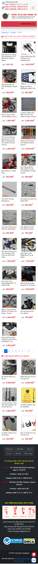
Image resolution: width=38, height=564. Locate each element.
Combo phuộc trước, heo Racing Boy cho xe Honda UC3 (9, 405)
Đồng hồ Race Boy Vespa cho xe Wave (28, 284)
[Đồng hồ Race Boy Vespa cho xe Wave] (28, 273)
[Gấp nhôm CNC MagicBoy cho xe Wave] (28, 245)
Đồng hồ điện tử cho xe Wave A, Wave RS (9, 86)
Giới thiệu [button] (20, 449)
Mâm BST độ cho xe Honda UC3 (28, 378)
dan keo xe (18, 558)
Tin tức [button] (8, 453)
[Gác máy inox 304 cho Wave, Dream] (28, 217)
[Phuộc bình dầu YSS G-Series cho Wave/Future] (28, 48)
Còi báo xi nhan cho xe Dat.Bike (28, 406)
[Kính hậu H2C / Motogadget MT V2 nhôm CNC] (9, 273)
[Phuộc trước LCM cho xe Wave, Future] (9, 105)
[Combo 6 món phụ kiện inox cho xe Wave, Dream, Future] (28, 104)
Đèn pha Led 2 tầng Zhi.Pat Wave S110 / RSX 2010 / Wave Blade (9, 57)
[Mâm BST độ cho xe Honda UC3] (28, 367)
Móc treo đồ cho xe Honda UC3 (28, 434)
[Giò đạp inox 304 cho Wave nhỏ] (28, 189)
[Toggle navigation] (33, 8)
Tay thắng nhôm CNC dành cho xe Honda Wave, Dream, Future (28, 170)
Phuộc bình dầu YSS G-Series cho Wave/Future (28, 58)
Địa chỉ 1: (6, 467)
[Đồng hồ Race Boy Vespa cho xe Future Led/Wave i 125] (9, 329)
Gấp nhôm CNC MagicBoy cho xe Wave (27, 255)
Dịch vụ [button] (30, 449)
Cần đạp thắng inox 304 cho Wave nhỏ (9, 228)
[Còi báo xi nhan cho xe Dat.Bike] (28, 395)
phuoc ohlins (19, 561)
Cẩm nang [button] (28, 453)
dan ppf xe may (29, 558)
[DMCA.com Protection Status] (29, 541)
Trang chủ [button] (9, 449)
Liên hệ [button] (17, 453)
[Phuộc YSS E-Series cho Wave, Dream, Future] (28, 132)
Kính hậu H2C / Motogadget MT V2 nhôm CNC (9, 283)
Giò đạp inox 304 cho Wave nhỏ (28, 200)
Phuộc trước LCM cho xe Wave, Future (9, 115)
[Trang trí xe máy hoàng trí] (19, 16)
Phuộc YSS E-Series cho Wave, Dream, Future (27, 143)
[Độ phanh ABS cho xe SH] (9, 367)
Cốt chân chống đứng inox (8, 200)
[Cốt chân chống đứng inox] (9, 189)
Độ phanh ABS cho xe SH (8, 378)
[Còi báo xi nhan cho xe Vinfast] (9, 423)
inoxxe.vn (25, 553)
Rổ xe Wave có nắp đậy (9, 172)
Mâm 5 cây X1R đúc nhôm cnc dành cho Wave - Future (9, 311)
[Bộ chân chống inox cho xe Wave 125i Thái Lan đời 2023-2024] (9, 244)
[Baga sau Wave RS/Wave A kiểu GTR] (28, 77)
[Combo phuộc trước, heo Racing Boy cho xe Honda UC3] (9, 394)
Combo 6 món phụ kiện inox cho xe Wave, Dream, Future (28, 115)
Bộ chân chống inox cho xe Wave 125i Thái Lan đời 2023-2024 (9, 254)
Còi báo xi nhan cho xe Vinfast (9, 434)
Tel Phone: (13, 474)
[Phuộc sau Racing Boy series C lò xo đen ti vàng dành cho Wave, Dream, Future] (9, 130)
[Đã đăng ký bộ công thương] (13, 541)
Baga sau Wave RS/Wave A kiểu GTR (28, 87)
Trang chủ (5, 32)
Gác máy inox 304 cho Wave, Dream (27, 228)
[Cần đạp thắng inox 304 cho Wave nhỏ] (9, 217)
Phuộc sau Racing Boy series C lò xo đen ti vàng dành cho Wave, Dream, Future (8, 141)
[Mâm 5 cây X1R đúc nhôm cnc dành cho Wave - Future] (9, 301)
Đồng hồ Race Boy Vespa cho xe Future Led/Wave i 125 (9, 339)
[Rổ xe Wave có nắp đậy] (9, 161)
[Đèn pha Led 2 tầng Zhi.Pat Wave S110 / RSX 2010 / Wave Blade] (9, 47)
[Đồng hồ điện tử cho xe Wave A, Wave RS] (9, 76)
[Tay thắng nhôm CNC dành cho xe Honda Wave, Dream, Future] (28, 159)
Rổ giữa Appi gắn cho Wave (27, 312)
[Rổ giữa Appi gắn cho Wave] (28, 301)
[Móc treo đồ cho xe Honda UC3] (28, 423)
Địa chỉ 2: (5, 482)
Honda (13, 32)
